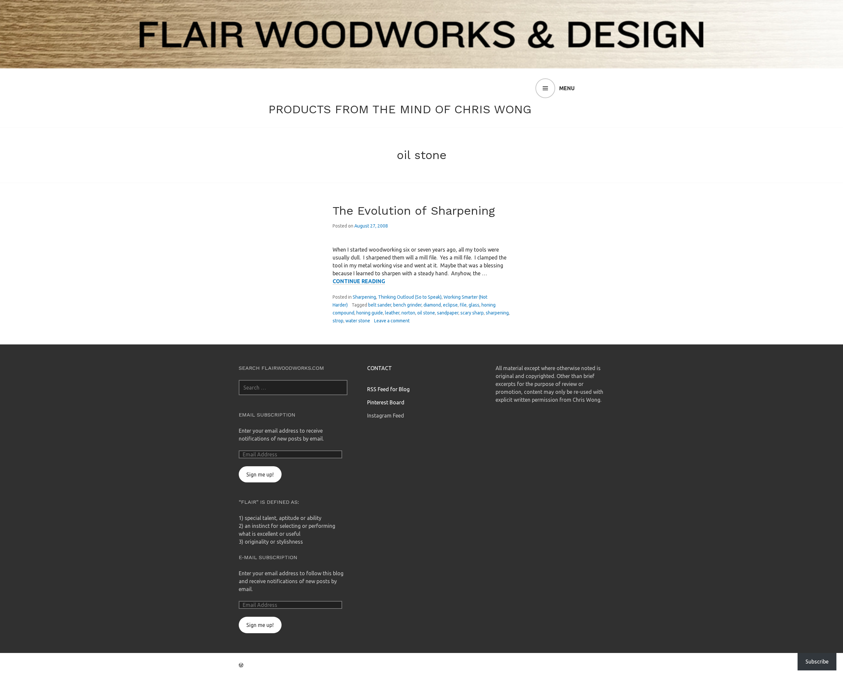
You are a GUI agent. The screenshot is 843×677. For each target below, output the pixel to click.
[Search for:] (293, 388)
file (463, 305)
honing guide (369, 312)
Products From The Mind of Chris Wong (399, 109)
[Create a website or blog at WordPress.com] (241, 665)
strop (338, 320)
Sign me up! (260, 474)
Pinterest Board (385, 402)
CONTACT (379, 368)
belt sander (379, 305)
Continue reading (359, 281)
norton (408, 312)
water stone (357, 320)
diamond (432, 305)
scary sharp (472, 312)
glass (474, 305)
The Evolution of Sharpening (414, 211)
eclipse (450, 305)
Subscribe (817, 661)
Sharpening (364, 297)
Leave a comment (392, 320)
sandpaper (447, 312)
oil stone (426, 312)
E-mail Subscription (268, 557)
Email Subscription (267, 415)
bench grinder (407, 305)
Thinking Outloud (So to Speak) (410, 297)
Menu (567, 88)
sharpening (497, 312)
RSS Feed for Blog (388, 389)
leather (392, 312)
